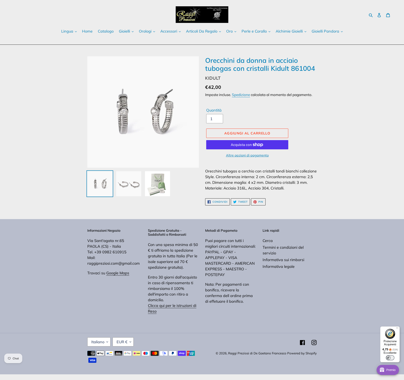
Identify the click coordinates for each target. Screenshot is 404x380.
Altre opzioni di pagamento (247, 155)
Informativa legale (279, 266)
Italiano (97, 341)
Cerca (268, 240)
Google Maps (117, 273)
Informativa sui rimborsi (283, 259)
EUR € (122, 341)
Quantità (214, 110)
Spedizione (241, 94)
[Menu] (397, 328)
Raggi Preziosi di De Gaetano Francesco (257, 353)
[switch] (390, 357)
